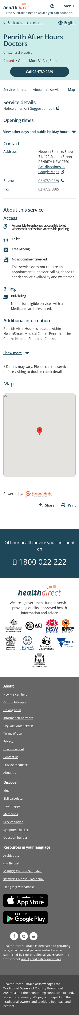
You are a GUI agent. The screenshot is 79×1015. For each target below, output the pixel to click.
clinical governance (49, 955)
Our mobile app (14, 702)
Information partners (18, 718)
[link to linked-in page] (33, 936)
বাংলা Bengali (11, 863)
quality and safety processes (41, 959)
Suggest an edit (42, 108)
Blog (6, 791)
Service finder (13, 822)
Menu (68, 5)
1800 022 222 (42, 562)
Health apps (11, 806)
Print (72, 505)
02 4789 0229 (48, 180)
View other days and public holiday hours (36, 131)
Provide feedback (15, 765)
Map (71, 89)
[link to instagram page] (24, 936)
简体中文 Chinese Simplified (22, 871)
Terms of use (12, 733)
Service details (14, 89)
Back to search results (25, 22)
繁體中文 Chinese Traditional (23, 879)
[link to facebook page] (14, 936)
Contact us (10, 757)
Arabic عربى (11, 855)
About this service (47, 89)
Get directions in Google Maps (51, 169)
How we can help (15, 694)
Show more (12, 353)
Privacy (8, 741)
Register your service (18, 726)
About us (9, 773)
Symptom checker (15, 830)
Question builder (15, 838)
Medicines (10, 814)
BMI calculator (13, 798)
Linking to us (12, 710)
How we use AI (13, 749)
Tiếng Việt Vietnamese (19, 887)
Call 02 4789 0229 (39, 71)
